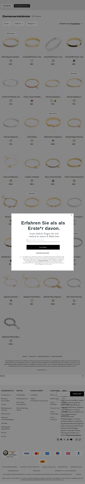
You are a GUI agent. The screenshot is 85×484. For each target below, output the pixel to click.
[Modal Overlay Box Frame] (42, 242)
